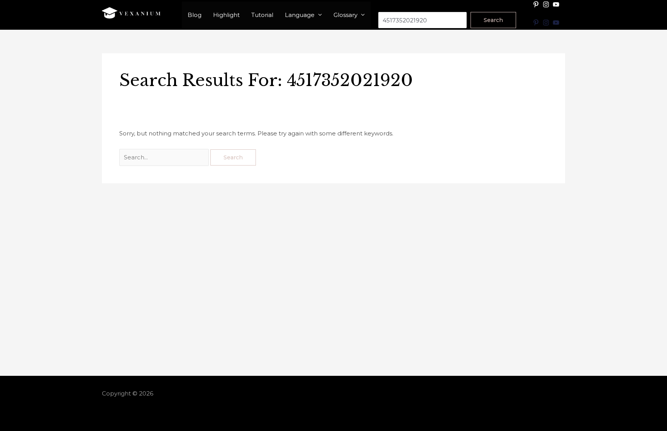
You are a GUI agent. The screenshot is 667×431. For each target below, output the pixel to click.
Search (388, 6)
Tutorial (262, 15)
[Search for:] (164, 157)
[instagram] (547, 4)
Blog (194, 15)
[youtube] (557, 4)
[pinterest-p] (537, 4)
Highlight (226, 15)
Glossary (345, 15)
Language (300, 15)
